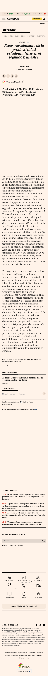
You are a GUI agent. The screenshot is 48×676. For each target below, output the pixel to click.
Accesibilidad (23, 655)
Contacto (7, 652)
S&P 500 (20, 14)
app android (38, 597)
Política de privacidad (11, 655)
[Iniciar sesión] (44, 19)
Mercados (9, 30)
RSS (33, 655)
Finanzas (22, 394)
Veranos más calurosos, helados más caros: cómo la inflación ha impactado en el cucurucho (22, 523)
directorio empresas (38, 589)
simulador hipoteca (24, 580)
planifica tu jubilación (9, 589)
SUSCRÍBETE (37, 19)
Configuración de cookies (35, 652)
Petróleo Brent (37, 14)
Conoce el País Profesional (24, 606)
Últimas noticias (9, 490)
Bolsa (5, 36)
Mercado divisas (14, 36)
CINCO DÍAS (24, 67)
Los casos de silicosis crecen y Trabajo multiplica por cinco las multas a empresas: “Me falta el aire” (23, 515)
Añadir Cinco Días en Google (14, 82)
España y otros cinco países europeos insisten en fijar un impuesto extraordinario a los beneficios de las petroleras (23, 506)
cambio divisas (24, 589)
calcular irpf (9, 580)
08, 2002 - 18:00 (24, 70)
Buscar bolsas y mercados (13, 534)
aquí (35, 409)
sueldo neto (38, 580)
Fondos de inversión (28, 36)
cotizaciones (10, 597)
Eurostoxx (12, 546)
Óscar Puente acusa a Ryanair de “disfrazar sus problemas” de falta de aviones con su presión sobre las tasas (23, 496)
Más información (7, 404)
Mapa (29, 655)
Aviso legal (13, 652)
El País (43, 23)
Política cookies (22, 652)
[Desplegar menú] (4, 19)
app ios (24, 597)
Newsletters (38, 655)
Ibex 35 (5, 14)
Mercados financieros (9, 394)
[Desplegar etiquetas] (44, 393)
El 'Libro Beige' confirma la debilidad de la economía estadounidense (22, 379)
